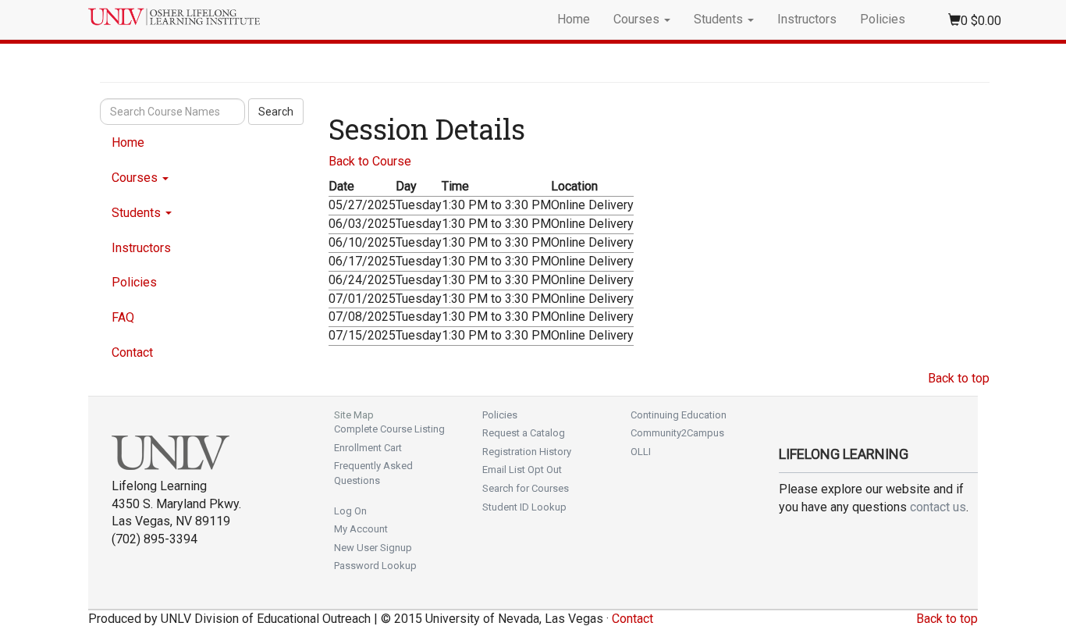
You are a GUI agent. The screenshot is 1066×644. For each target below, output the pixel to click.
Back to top (959, 378)
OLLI (641, 451)
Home (573, 19)
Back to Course (370, 161)
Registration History (526, 451)
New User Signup (373, 547)
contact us (938, 507)
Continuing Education (679, 415)
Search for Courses (525, 488)
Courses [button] (638, 19)
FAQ (123, 317)
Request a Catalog (523, 433)
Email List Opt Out (522, 469)
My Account (361, 529)
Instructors (807, 19)
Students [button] (720, 19)
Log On (350, 511)
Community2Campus (677, 433)
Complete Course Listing (389, 429)
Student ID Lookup (524, 507)
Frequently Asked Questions (373, 473)
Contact (132, 352)
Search (275, 111)
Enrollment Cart (368, 448)
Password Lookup (375, 565)
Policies (882, 19)
